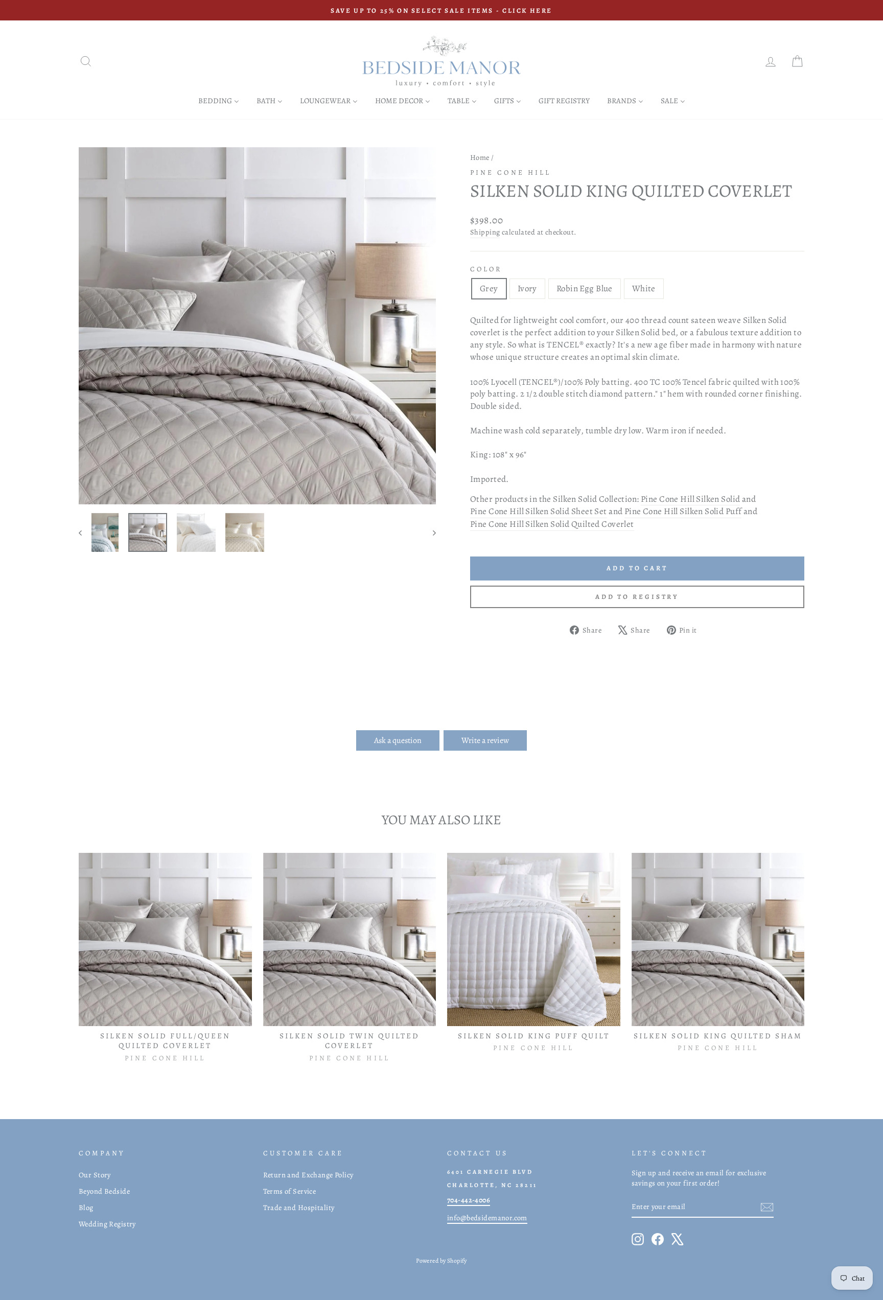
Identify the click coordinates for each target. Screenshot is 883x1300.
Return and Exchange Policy (308, 1175)
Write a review (485, 740)
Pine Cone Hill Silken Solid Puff (683, 511)
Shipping (485, 232)
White (644, 288)
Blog (86, 1207)
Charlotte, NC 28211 (492, 1185)
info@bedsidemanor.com (487, 1218)
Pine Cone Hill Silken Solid (690, 499)
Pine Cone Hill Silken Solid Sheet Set (538, 511)
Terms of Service (289, 1191)
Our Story (95, 1175)
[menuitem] (219, 100)
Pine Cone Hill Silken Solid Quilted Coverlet (552, 524)
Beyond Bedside (104, 1191)
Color (486, 269)
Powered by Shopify (441, 1261)
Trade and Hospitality (299, 1207)
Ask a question (398, 740)
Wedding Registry (107, 1224)
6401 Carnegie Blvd (490, 1172)
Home (480, 157)
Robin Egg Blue (584, 288)
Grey (489, 288)
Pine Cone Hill (510, 172)
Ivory (527, 288)
